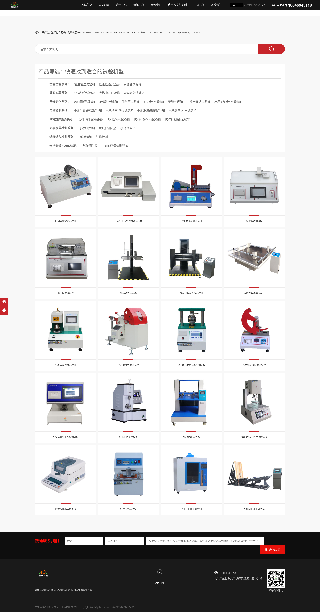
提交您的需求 (272, 549)
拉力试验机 (87, 128)
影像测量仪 (90, 145)
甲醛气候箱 (175, 101)
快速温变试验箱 (84, 93)
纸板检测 (86, 137)
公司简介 (104, 5)
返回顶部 (159, 582)
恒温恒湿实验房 (109, 84)
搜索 (263, 5)
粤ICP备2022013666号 (124, 607)
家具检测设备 (108, 128)
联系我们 (216, 5)
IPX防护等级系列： (62, 119)
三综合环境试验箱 (199, 101)
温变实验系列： (60, 93)
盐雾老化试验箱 (153, 101)
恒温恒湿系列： (60, 84)
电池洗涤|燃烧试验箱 (151, 110)
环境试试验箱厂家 (44, 589)
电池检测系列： (60, 110)
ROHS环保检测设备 (115, 145)
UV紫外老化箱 (108, 101)
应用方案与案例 (177, 5)
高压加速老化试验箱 (227, 101)
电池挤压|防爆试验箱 (120, 110)
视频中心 (156, 5)
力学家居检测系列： (63, 128)
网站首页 (87, 5)
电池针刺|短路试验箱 (88, 110)
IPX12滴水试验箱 (118, 119)
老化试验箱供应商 (63, 589)
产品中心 (121, 5)
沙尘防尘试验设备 (91, 119)
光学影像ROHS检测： (64, 145)
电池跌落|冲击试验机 (182, 110)
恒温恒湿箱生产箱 (83, 589)
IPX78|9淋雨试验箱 (177, 119)
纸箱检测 (102, 137)
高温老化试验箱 (134, 93)
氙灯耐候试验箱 (84, 101)
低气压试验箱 (131, 101)
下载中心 (199, 5)
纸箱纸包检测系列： (63, 137)
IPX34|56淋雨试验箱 (147, 119)
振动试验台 (128, 128)
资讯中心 (139, 5)
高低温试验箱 (133, 84)
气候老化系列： (60, 101)
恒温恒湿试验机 (84, 84)
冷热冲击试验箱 (109, 93)
